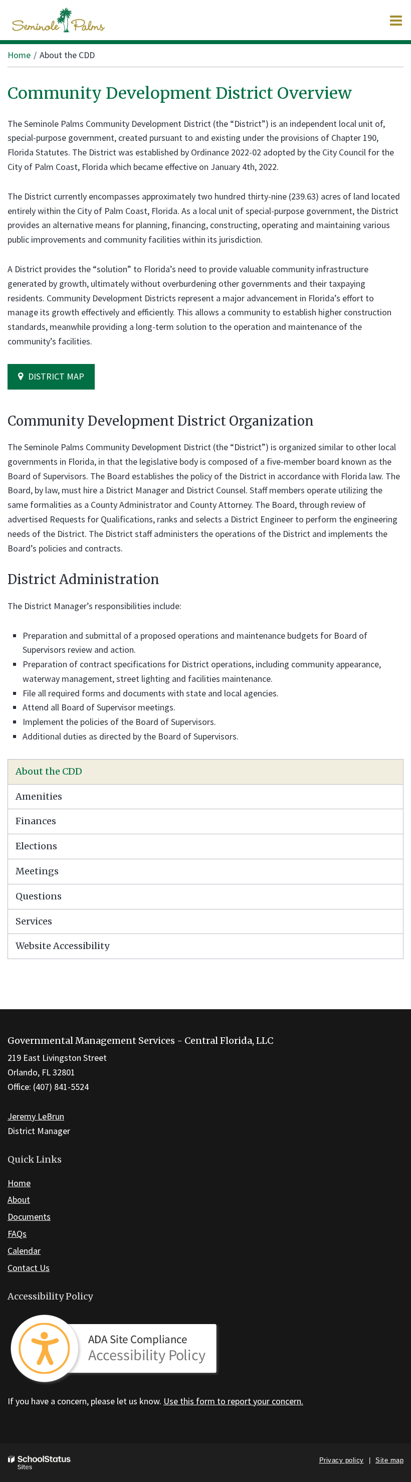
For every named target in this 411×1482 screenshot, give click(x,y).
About (19, 1199)
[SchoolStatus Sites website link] (40, 1462)
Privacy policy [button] (341, 1460)
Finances (36, 821)
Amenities (39, 796)
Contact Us (29, 1267)
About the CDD (49, 771)
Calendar (24, 1250)
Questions (39, 896)
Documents (29, 1216)
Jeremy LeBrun (36, 1116)
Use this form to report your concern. (233, 1401)
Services (34, 921)
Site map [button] (389, 1460)
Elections (36, 846)
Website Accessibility (62, 946)
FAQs (17, 1233)
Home (19, 55)
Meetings (37, 871)
